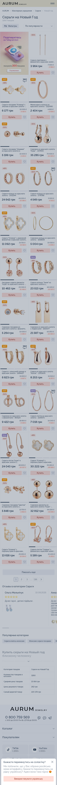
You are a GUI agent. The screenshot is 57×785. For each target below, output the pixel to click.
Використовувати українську (28, 779)
